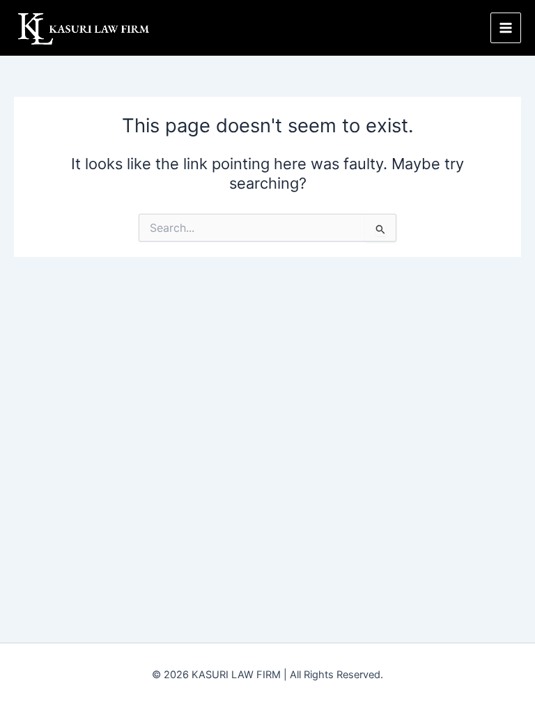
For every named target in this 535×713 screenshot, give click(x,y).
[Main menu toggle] (505, 28)
